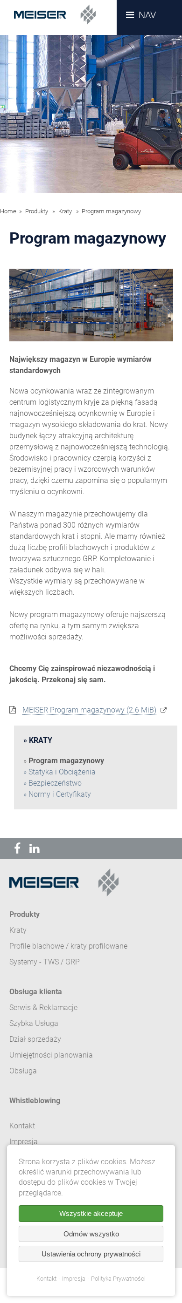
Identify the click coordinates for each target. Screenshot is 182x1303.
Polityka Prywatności (118, 1278)
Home (8, 211)
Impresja (73, 1278)
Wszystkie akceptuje (91, 1213)
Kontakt (46, 1278)
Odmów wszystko (91, 1234)
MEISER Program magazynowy (89, 710)
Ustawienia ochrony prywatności (91, 1254)
